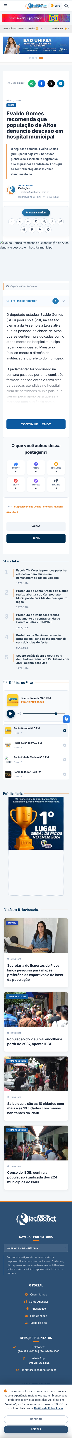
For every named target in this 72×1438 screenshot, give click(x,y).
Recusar (36, 1419)
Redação (24, 188)
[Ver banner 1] (30, 58)
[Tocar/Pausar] (11, 714)
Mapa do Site (38, 1322)
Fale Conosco (38, 1316)
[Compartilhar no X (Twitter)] (51, 83)
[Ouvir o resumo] (55, 301)
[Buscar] (66, 6)
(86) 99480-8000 (49, 1351)
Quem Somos (38, 1294)
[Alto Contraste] (36, 221)
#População (12, 512)
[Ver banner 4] (41, 58)
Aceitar (36, 1429)
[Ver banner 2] (33, 58)
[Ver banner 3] (36, 58)
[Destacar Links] (60, 221)
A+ (28, 221)
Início (9, 101)
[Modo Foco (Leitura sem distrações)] (23, 229)
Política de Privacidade (48, 1408)
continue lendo (36, 424)
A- (12, 221)
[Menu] (5, 6)
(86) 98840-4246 (27, 1351)
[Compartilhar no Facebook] (41, 83)
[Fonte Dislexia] (52, 221)
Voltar (36, 526)
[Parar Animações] (48, 229)
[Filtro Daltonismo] (32, 229)
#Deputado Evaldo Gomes (27, 506)
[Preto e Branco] (44, 221)
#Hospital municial (53, 506)
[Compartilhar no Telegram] (60, 83)
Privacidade (39, 1308)
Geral (18, 101)
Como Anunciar (38, 1301)
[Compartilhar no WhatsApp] (32, 83)
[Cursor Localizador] (40, 229)
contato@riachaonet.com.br (35, 192)
